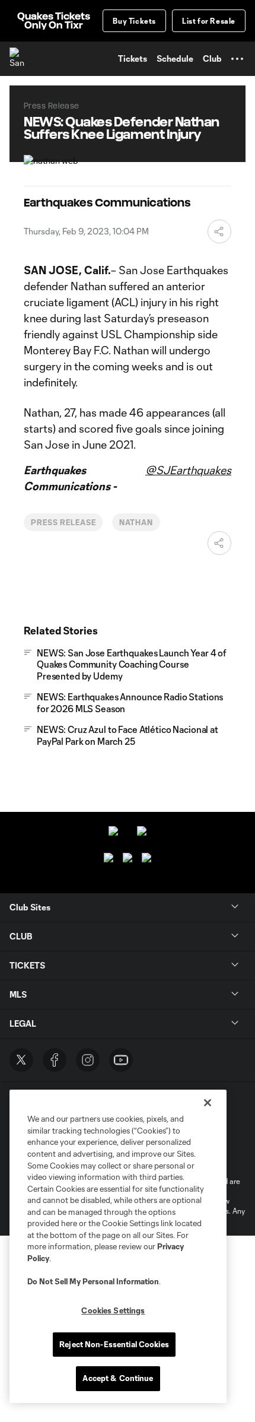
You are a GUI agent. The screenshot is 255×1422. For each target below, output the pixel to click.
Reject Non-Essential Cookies (114, 1344)
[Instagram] (88, 1060)
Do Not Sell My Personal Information (93, 1281)
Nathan (136, 522)
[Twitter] (21, 1060)
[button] (237, 59)
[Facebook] (54, 1060)
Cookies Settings (113, 1310)
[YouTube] (121, 1060)
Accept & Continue (117, 1378)
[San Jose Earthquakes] (20, 58)
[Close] (208, 1103)
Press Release (63, 522)
